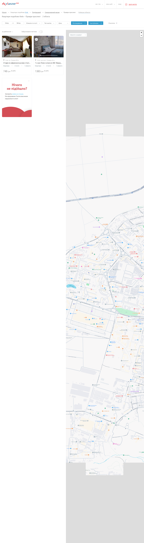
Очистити (112, 23)
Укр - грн (98, 4)
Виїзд (18, 23)
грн (9, 71)
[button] (141, 32)
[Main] (10, 4)
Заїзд (7, 23)
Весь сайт (109, 4)
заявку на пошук (17, 94)
